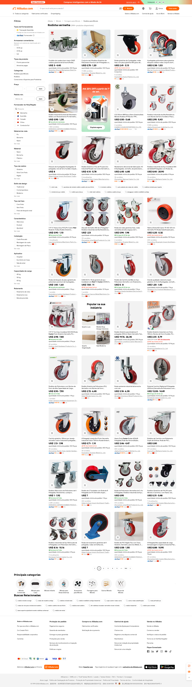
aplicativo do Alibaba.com (132, 667)
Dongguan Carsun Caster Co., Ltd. (159, 398)
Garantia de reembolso (57, 630)
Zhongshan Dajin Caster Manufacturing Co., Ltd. (96, 179)
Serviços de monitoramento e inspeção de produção (63, 644)
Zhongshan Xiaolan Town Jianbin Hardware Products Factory (63, 451)
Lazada (96, 677)
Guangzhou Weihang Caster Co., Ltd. (160, 179)
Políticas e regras (55, 649)
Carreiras (20, 639)
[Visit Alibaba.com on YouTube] (166, 651)
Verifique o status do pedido (156, 634)
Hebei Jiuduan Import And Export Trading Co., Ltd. (63, 176)
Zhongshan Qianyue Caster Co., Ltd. (126, 179)
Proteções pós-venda (57, 639)
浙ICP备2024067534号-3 (152, 684)
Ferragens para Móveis (72, 21)
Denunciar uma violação (122, 649)
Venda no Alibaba (153, 626)
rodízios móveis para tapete (153, 187)
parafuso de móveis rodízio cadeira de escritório (79, 187)
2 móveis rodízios (105, 187)
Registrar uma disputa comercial (125, 634)
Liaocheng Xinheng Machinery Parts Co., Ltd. (63, 242)
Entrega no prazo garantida (59, 634)
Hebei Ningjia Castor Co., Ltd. (92, 396)
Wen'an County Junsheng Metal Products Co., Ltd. (161, 70)
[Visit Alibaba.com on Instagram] (161, 651)
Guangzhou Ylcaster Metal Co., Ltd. (94, 73)
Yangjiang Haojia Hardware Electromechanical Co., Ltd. (128, 291)
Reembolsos (118, 639)
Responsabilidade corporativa (27, 634)
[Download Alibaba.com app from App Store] (151, 667)
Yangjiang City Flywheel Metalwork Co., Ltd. (161, 289)
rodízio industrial (131, 605)
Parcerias (150, 643)
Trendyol (120, 677)
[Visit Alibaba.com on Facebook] (148, 651)
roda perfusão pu (155, 600)
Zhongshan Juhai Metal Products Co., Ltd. (96, 240)
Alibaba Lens (29, 667)
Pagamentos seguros (57, 626)
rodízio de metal (60, 610)
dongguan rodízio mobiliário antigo (138, 192)
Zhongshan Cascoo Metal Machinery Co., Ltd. (96, 294)
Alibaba (50, 21)
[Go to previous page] (95, 568)
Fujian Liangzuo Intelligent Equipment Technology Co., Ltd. (63, 400)
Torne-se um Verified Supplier (157, 639)
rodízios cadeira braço (114, 192)
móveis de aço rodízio (58, 192)
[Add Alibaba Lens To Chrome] (51, 667)
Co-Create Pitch (22, 630)
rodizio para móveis (149, 605)
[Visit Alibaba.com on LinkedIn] (152, 651)
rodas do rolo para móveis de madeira (29, 605)
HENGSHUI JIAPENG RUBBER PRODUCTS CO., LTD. (63, 129)
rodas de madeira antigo (45, 600)
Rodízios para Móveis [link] (91, 21)
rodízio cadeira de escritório (56, 605)
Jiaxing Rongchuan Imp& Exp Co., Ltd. (160, 127)
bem (40, 89)
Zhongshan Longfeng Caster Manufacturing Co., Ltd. (128, 341)
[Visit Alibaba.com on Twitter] (157, 651)
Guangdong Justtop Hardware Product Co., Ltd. (63, 294)
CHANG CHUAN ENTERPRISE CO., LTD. (127, 127)
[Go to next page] (130, 568)
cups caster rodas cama (114, 600)
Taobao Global (105, 677)
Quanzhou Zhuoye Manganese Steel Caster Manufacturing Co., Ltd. (63, 70)
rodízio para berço (77, 192)
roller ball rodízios (94, 192)
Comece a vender (153, 630)
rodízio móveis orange (24, 600)
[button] (120, 8)
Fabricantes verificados (90, 626)
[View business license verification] (116, 684)
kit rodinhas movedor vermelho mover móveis (105, 605)
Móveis (58, 21)
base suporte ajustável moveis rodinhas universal (33, 610)
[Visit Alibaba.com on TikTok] (170, 651)
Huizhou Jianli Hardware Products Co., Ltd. (63, 346)
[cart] (150, 9)
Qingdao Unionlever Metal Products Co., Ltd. (128, 396)
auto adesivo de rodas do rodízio (128, 187)
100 (126, 568)
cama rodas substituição (136, 600)
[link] (189, 666)
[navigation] (29, 295)
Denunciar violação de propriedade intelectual (126, 644)
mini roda (54, 187)
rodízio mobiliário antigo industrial (89, 600)
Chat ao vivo (118, 630)
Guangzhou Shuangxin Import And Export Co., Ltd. (161, 242)
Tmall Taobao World (85, 677)
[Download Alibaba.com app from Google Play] (167, 667)
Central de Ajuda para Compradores (126, 626)
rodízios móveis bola (66, 600)
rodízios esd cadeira (78, 605)
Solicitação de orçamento (91, 630)
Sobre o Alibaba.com (24, 621)
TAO (113, 677)
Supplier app (88, 667)
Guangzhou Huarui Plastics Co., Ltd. (126, 77)
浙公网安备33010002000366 (132, 684)
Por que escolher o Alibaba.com (28, 626)
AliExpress (64, 677)
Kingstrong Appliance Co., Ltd (157, 348)
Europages (128, 677)
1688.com (73, 677)
